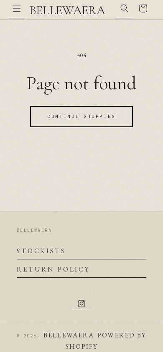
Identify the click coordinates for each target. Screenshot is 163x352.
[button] (17, 9)
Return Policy (53, 269)
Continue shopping (81, 116)
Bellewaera (68, 335)
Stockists (41, 250)
